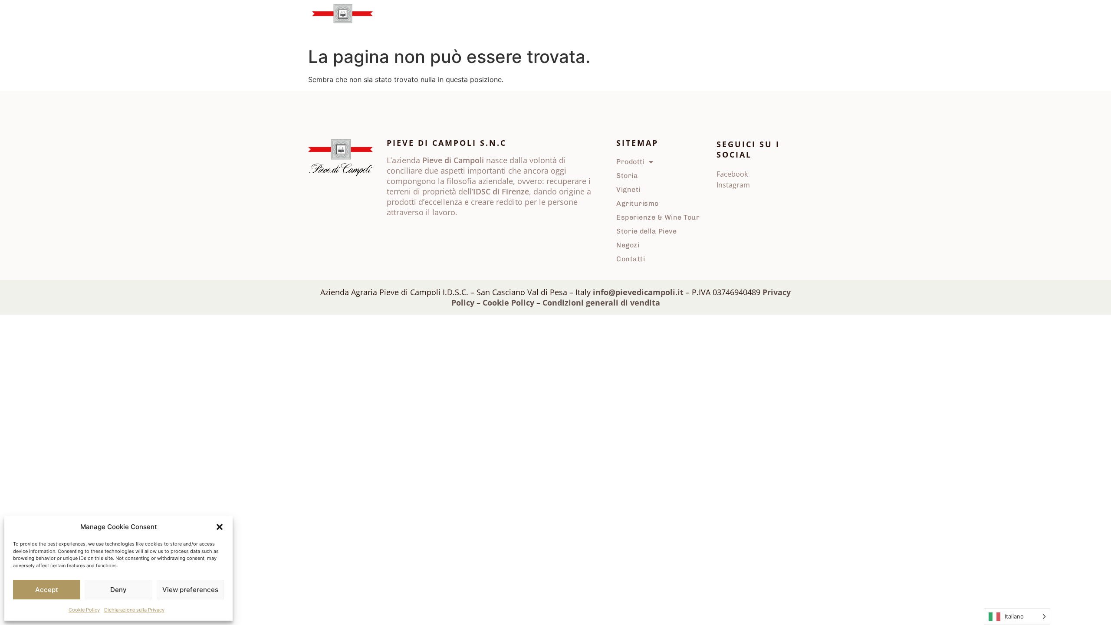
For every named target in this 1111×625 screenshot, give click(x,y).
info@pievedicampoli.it (638, 292)
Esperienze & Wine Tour (658, 217)
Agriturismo (523, 21)
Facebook (732, 174)
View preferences (190, 590)
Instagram (733, 185)
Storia (446, 21)
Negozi (717, 21)
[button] (219, 527)
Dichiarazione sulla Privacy (134, 610)
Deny (118, 590)
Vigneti (479, 21)
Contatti (754, 21)
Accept (46, 590)
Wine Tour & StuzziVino (590, 21)
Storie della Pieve (665, 21)
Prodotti (400, 21)
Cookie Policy (84, 610)
